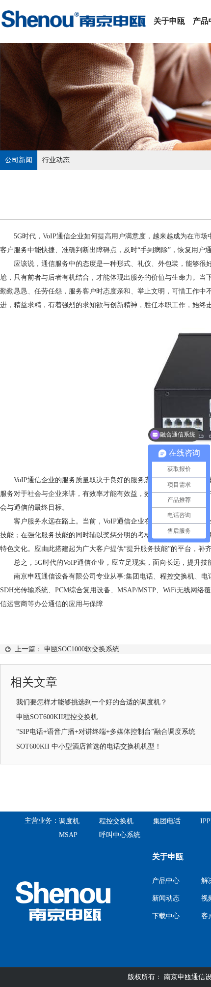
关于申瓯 (169, 21)
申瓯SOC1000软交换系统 (81, 649)
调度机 (69, 821)
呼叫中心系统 (119, 835)
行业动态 (56, 160)
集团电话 (167, 821)
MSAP (68, 835)
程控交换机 (177, 576)
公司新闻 (18, 160)
